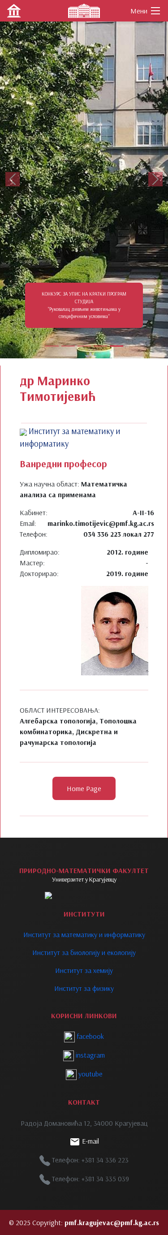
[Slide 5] (116, 346)
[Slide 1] (52, 346)
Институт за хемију (84, 970)
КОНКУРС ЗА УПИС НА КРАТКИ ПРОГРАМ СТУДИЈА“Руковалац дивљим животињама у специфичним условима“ (84, 305)
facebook (89, 1036)
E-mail (89, 1140)
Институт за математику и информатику (84, 934)
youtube (90, 1073)
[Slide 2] (68, 346)
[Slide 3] (84, 346)
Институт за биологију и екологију (84, 952)
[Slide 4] (100, 346)
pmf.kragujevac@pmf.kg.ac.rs (112, 1222)
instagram (89, 1054)
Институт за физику (84, 988)
